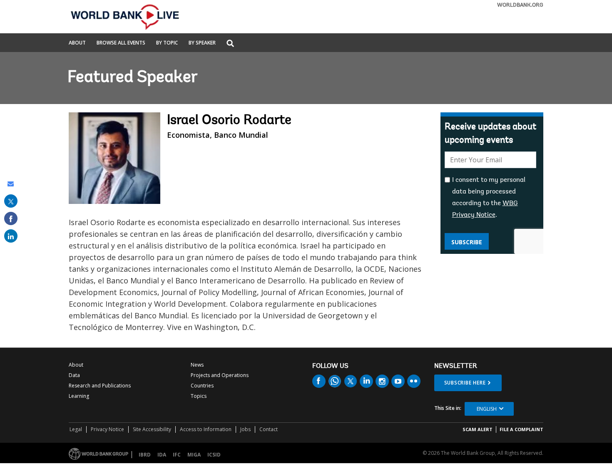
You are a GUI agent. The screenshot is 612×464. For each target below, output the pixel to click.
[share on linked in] (10, 236)
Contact (268, 429)
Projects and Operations (220, 375)
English (487, 408)
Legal (76, 429)
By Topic (167, 43)
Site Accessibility (152, 429)
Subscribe (466, 242)
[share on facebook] (10, 218)
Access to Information (205, 429)
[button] (230, 44)
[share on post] (10, 201)
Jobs (245, 429)
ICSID (214, 454)
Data (74, 375)
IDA (161, 454)
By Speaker (202, 43)
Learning (79, 395)
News (197, 364)
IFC (177, 454)
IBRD (145, 454)
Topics (198, 395)
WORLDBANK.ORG (520, 5)
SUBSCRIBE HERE (465, 382)
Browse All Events (121, 43)
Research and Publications (100, 385)
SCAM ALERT (478, 429)
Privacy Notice (107, 429)
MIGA (194, 454)
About (77, 43)
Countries (202, 385)
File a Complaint (521, 429)
